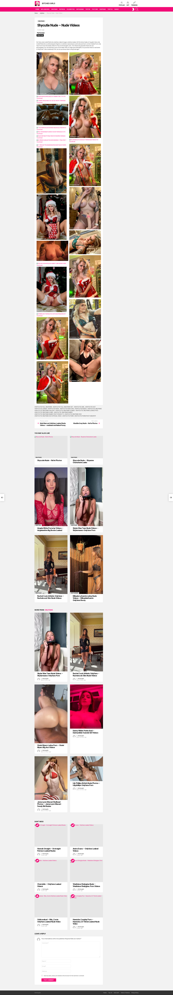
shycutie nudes (81, 408)
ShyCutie (40, 35)
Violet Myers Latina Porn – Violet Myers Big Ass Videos (50, 746)
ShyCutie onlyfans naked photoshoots (50, 414)
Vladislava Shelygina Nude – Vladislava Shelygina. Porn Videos (86, 885)
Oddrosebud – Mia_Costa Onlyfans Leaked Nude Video (49, 920)
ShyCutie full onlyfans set (63, 407)
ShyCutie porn (68, 416)
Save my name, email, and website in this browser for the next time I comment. (64, 975)
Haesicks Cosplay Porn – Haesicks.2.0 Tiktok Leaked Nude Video (86, 921)
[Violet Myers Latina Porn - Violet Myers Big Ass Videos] (51, 714)
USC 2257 (116, 992)
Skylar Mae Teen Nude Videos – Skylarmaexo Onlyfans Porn (85, 529)
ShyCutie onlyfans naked (64, 412)
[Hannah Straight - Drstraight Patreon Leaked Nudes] (51, 835)
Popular (122, 5)
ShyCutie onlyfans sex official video (49, 416)
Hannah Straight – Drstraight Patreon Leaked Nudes (49, 850)
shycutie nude (54, 408)
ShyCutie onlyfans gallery (45, 410)
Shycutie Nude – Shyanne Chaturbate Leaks (83, 461)
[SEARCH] (137, 9)
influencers (45, 9)
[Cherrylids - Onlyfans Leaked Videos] (51, 871)
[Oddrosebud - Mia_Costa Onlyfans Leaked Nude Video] (51, 906)
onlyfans (54, 9)
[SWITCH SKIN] (133, 9)
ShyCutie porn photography (85, 416)
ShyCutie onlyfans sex (74, 414)
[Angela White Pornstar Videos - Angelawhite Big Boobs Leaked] (51, 496)
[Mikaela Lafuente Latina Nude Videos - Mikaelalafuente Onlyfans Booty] (86, 564)
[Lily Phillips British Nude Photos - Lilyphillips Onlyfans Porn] (86, 768)
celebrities (71, 9)
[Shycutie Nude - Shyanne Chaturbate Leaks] (86, 447)
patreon (62, 9)
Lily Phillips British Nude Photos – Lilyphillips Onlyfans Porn (86, 784)
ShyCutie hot (91, 407)
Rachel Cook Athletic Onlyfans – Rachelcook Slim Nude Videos (50, 597)
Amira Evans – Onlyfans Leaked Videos (85, 850)
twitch (110, 9)
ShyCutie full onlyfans (44, 407)
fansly (116, 9)
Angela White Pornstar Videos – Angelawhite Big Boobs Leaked (50, 529)
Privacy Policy (134, 992)
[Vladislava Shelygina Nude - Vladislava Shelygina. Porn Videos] (86, 871)
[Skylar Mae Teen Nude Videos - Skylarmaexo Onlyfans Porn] (86, 496)
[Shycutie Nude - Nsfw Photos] (51, 447)
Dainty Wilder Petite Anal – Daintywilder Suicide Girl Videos (85, 732)
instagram (80, 9)
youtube (95, 9)
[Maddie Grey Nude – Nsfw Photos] (171, 497)
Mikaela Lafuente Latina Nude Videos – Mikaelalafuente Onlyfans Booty (85, 598)
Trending (134, 5)
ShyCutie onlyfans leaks (44, 412)
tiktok (87, 9)
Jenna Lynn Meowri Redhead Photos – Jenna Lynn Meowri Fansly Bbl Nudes (49, 804)
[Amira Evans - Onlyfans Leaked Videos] (86, 835)
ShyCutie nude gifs (67, 408)
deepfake (103, 9)
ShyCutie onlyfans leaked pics (87, 410)
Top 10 (110, 992)
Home (37, 9)
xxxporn (38, 525)
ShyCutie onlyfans (95, 408)
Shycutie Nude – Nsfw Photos (49, 460)
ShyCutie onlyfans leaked (65, 410)
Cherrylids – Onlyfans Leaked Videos (49, 885)
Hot (128, 5)
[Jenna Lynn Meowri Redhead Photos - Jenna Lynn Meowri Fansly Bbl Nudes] (51, 778)
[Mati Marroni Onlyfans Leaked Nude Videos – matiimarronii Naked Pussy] (2, 497)
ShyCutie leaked (41, 408)
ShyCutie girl (80, 407)
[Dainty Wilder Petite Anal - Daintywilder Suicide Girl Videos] (86, 707)
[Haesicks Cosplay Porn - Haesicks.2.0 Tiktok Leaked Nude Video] (86, 906)
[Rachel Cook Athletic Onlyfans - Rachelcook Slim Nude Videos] (51, 564)
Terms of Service (125, 992)
